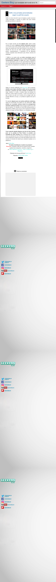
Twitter (24, 149)
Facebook (19, 149)
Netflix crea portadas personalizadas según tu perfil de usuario (20, 14)
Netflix (26, 155)
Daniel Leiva (28, 153)
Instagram (28, 149)
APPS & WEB (21, 155)
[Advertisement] (43, 34)
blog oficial (25, 87)
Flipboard (14, 149)
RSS (11, 149)
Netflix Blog (11, 143)
